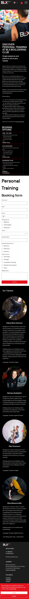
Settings (14, 596)
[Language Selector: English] (15, 2)
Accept (14, 592)
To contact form (10, 553)
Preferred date (6, 237)
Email (3, 206)
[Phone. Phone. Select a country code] (4, 216)
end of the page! (20, 121)
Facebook (8, 577)
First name (5, 200)
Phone (3, 213)
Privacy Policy (13, 589)
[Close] (27, 585)
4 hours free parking (11, 570)
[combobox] (14, 233)
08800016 (10, 551)
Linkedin (8, 581)
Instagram (8, 579)
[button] (22, 2)
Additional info (5, 270)
